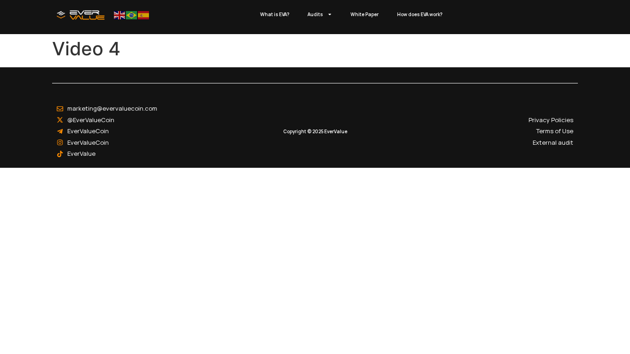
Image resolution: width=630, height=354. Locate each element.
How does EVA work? (419, 14)
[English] (120, 14)
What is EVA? (274, 14)
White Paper (365, 14)
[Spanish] (144, 14)
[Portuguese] (132, 14)
